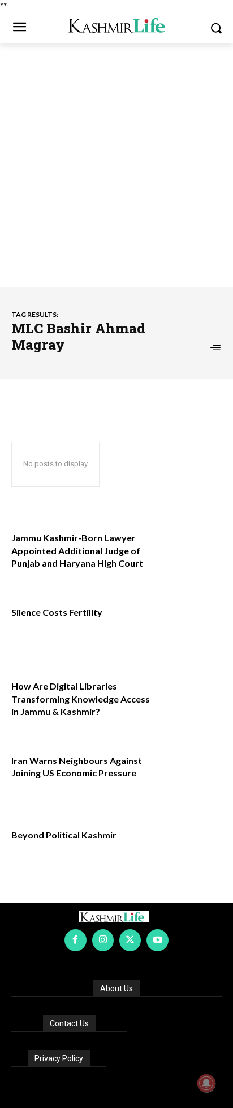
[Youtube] (157, 940)
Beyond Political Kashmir (63, 834)
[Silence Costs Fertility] (190, 626)
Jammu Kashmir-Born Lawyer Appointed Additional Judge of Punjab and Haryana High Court (77, 550)
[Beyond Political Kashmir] (190, 849)
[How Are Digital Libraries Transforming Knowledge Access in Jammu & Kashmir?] (190, 700)
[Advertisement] (116, 165)
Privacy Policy (58, 1058)
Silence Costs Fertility (56, 612)
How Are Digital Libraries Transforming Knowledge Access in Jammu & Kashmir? (80, 699)
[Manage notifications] (206, 1083)
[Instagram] (103, 940)
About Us (116, 988)
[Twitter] (130, 940)
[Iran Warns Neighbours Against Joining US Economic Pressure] (190, 774)
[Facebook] (75, 940)
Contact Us (69, 1023)
